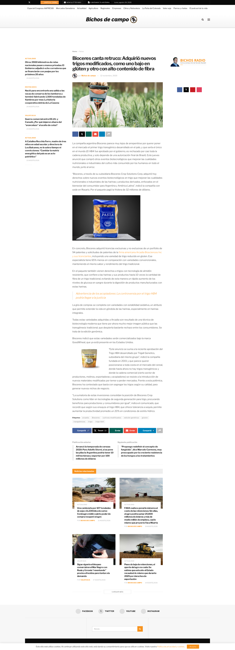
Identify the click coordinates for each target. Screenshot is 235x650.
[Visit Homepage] (111, 19)
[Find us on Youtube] (33, 2)
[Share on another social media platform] (109, 134)
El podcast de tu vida (199, 8)
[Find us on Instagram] (36, 2)
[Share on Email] (95, 134)
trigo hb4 (100, 422)
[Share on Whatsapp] (89, 134)
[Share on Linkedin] (102, 134)
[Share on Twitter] (82, 134)
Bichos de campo (88, 75)
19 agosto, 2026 (151, 526)
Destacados (31, 87)
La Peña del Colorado (151, 8)
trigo (90, 422)
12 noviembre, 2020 (108, 75)
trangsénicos (79, 422)
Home (74, 51)
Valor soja (167, 8)
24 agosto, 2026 (32, 78)
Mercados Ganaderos (65, 8)
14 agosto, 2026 (151, 583)
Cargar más (117, 592)
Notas (81, 51)
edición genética (131, 418)
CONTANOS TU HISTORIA (100, 2)
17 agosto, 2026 (99, 580)
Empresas (116, 8)
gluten (145, 418)
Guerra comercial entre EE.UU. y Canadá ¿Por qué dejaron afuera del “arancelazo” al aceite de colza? (43, 122)
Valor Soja (85, 580)
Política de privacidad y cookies (171, 646)
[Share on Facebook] (75, 134)
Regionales (105, 8)
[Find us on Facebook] (26, 2)
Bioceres (96, 418)
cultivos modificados (112, 418)
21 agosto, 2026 (104, 520)
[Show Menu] (209, 20)
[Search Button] (203, 19)
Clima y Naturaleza (131, 8)
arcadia (85, 418)
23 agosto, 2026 (32, 129)
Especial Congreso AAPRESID (40, 8)
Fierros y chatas (180, 8)
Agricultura (93, 8)
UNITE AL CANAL (51, 2)
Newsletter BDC (74, 2)
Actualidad (81, 8)
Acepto (193, 647)
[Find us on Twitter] (29, 2)
